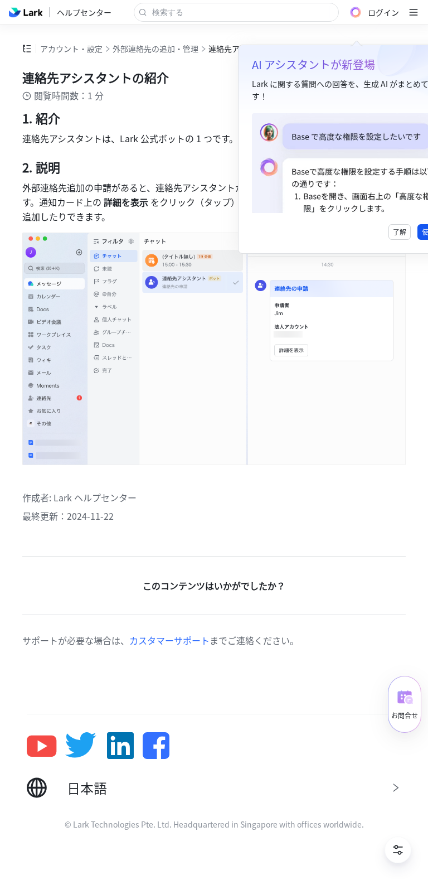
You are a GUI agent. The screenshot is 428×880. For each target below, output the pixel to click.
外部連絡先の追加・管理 (155, 48)
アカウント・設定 (71, 48)
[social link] (46, 745)
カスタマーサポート (169, 640)
